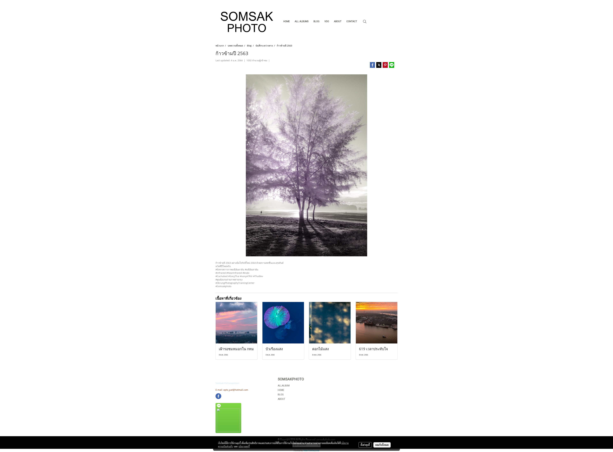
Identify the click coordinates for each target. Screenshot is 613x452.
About (337, 21)
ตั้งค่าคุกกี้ (365, 444)
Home (286, 21)
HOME (281, 390)
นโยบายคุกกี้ (244, 446)
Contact (351, 21)
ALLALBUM (284, 385)
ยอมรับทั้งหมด (382, 444)
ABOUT (281, 399)
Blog (316, 21)
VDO (326, 21)
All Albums (302, 21)
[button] (364, 22)
